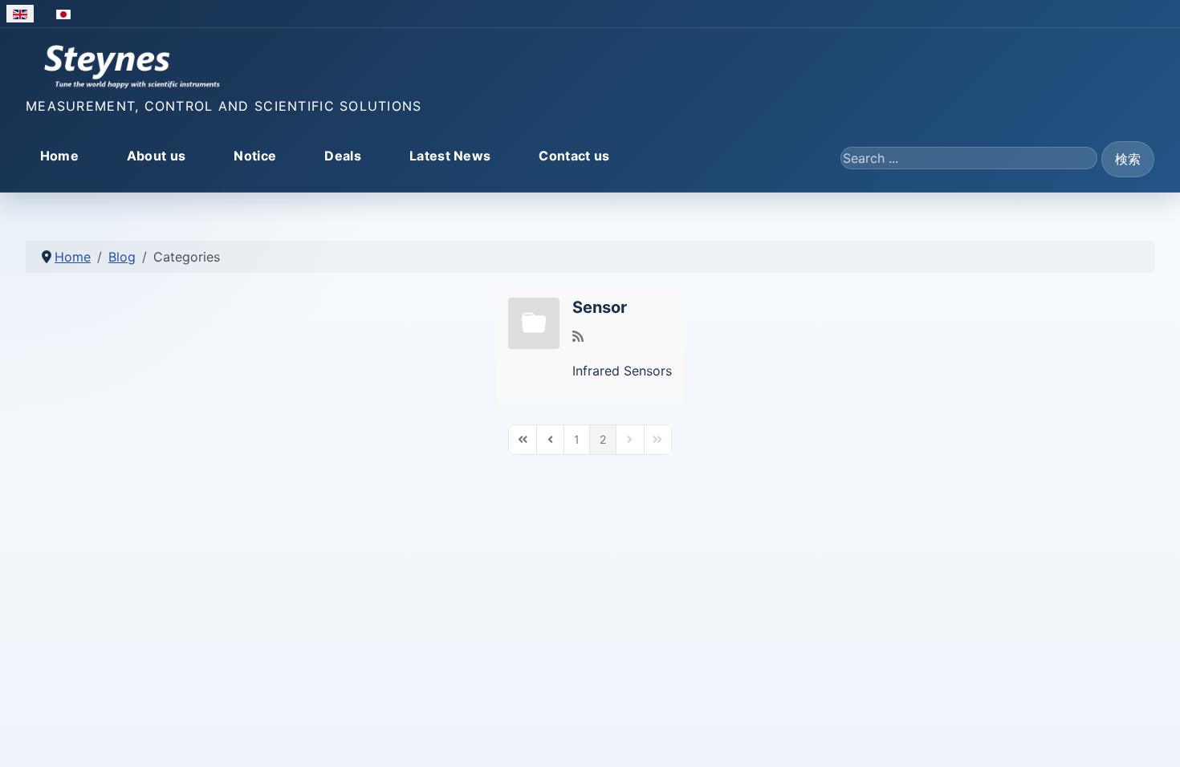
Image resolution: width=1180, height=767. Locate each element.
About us (156, 156)
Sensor (599, 307)
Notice (255, 156)
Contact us (574, 156)
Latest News (450, 156)
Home (59, 156)
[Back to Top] (1152, 737)
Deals (342, 156)
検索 (1128, 159)
